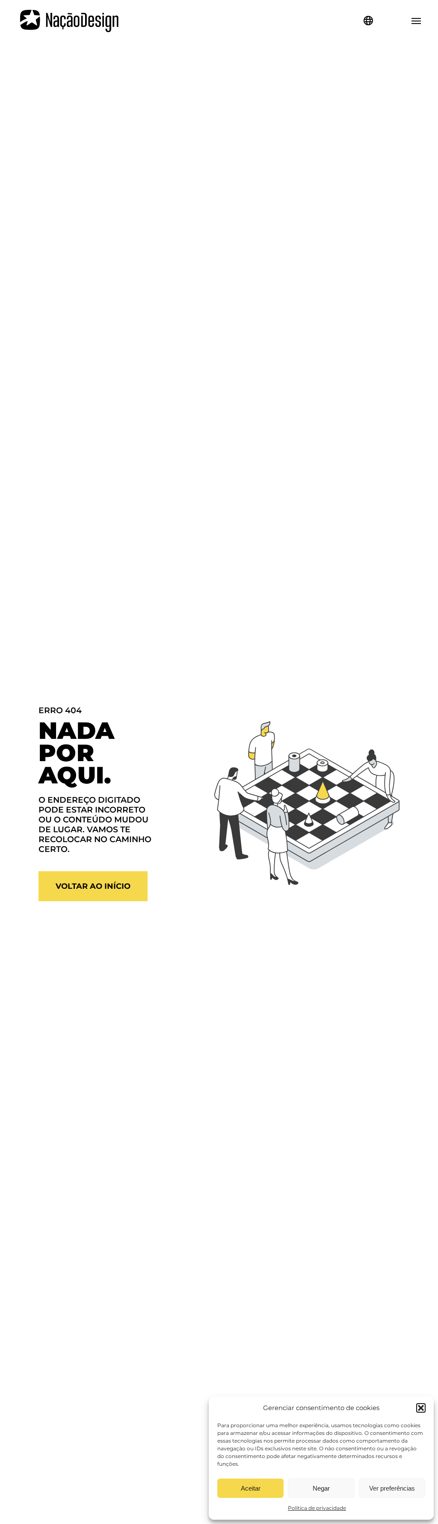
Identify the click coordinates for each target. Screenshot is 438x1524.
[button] (421, 1408)
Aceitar (250, 1488)
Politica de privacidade (317, 1508)
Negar (321, 1488)
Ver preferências (392, 1488)
